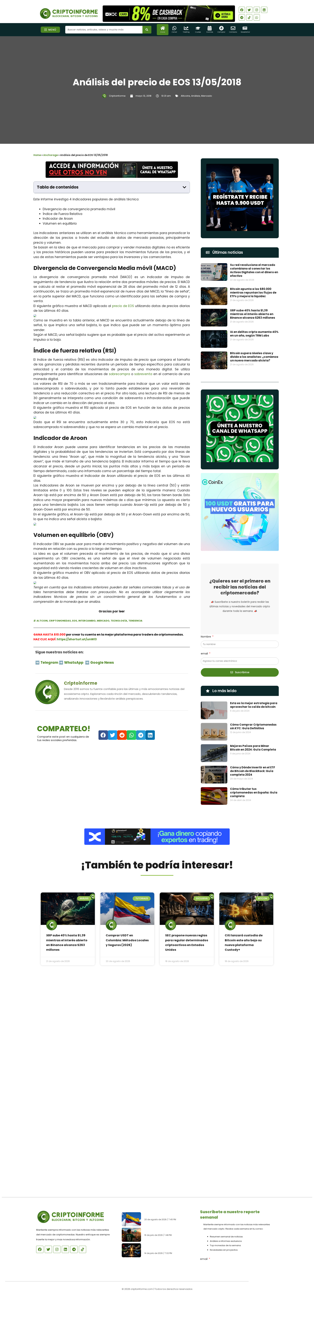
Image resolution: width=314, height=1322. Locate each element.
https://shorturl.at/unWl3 (77, 639)
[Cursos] (198, 28)
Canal (174, 32)
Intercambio (87, 620)
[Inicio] (162, 28)
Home (37, 155)
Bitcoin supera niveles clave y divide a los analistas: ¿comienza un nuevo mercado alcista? (254, 356)
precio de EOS (123, 306)
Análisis (195, 96)
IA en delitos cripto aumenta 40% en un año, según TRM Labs (254, 333)
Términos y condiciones (170, 1301)
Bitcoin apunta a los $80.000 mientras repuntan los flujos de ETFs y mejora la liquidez (253, 292)
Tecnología (119, 620)
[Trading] (186, 28)
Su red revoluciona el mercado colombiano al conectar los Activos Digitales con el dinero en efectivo (254, 270)
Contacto (233, 32)
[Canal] (174, 28)
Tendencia (135, 620)
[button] (184, 187)
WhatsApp (74, 662)
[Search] (146, 29)
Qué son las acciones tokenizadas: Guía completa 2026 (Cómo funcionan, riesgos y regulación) (168, 1248)
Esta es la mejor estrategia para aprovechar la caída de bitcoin (253, 705)
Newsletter (245, 32)
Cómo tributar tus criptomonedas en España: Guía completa (253, 792)
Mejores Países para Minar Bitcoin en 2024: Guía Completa (253, 747)
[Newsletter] (245, 28)
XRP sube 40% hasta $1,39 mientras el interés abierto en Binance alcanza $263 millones (252, 314)
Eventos (209, 32)
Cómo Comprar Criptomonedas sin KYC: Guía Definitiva (253, 726)
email (205, 653)
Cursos (198, 32)
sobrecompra (119, 374)
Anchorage (50, 155)
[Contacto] (233, 28)
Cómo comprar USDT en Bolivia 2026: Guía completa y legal (166, 1230)
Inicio (162, 32)
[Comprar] (221, 28)
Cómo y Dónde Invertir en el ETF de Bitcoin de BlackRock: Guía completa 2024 (252, 771)
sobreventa (143, 374)
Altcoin (42, 620)
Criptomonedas (60, 620)
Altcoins (185, 96)
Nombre (206, 636)
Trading (186, 32)
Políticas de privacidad (143, 1301)
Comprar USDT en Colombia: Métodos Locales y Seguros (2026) (127, 940)
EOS (74, 620)
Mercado (206, 96)
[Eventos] (209, 28)
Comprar (221, 32)
